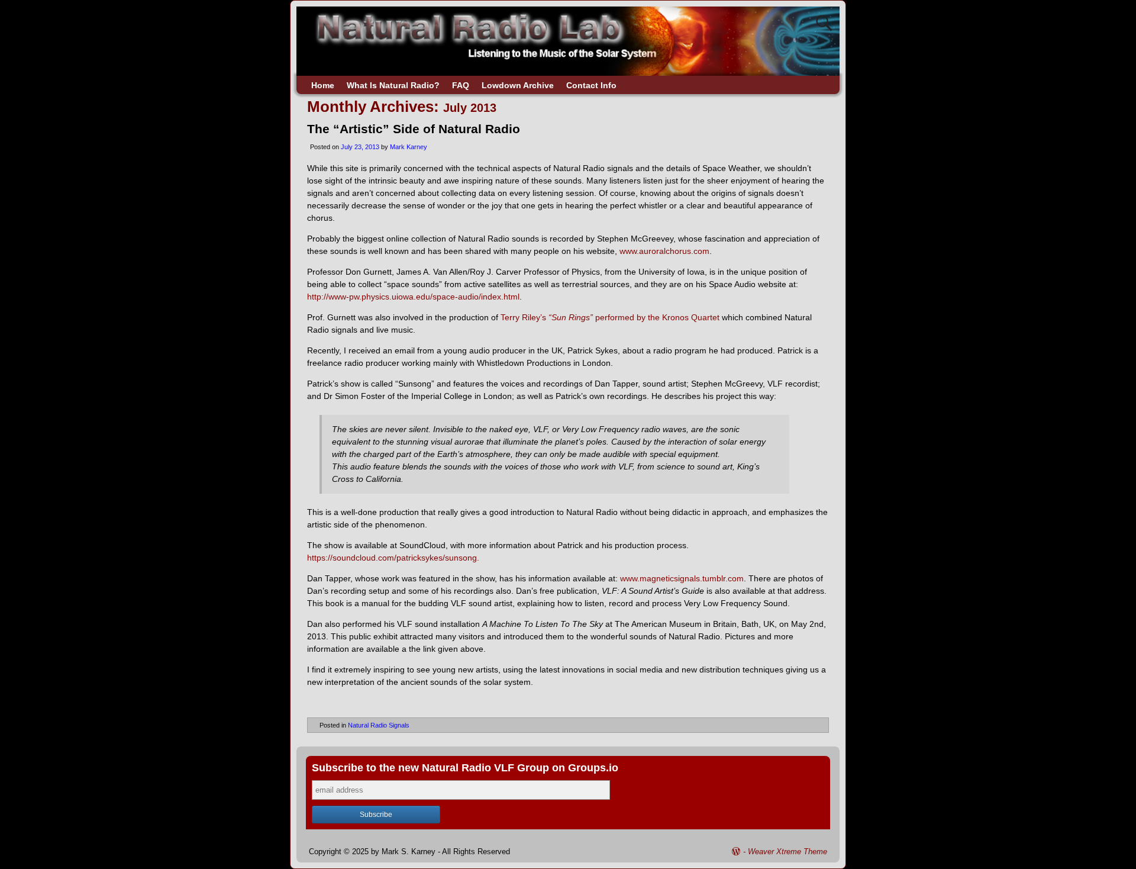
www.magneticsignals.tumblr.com (682, 578)
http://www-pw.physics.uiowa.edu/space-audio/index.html (413, 296)
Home (322, 85)
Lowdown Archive (518, 85)
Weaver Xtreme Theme (787, 851)
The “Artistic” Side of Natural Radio (413, 129)
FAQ (460, 85)
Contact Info (591, 85)
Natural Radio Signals (378, 725)
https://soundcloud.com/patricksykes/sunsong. (393, 557)
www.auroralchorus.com (664, 251)
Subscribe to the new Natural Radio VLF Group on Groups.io (465, 768)
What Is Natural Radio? (393, 85)
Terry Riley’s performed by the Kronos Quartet (611, 317)
